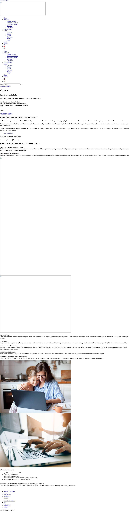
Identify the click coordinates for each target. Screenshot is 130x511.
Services (9, 26)
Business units (7, 29)
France (9, 34)
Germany (9, 32)
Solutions (6, 19)
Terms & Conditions (9, 491)
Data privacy (7, 494)
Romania (9, 37)
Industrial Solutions (12, 22)
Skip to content (4, 0)
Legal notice (7, 496)
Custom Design (11, 21)
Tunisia (9, 38)
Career (5, 30)
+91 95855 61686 (6, 114)
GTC (5, 493)
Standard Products (12, 24)
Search (2, 84)
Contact (6, 43)
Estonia (9, 35)
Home (5, 18)
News (5, 42)
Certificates (10, 27)
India (8, 40)
